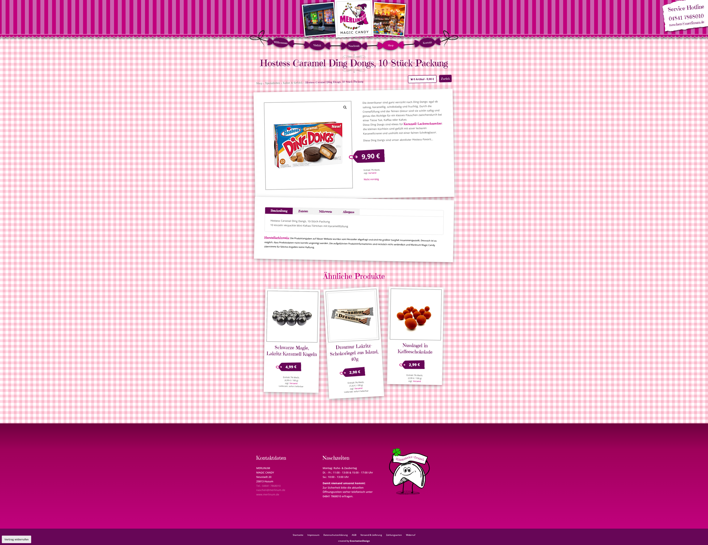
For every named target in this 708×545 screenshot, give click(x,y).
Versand (372, 172)
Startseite (298, 534)
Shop (390, 45)
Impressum (313, 534)
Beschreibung (279, 211)
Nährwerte (325, 211)
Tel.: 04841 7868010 (268, 485)
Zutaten (303, 211)
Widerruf (410, 534)
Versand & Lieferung (371, 534)
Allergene (348, 212)
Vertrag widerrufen (16, 539)
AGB (354, 534)
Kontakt (427, 43)
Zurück (445, 79)
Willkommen (281, 42)
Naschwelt (354, 46)
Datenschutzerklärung (335, 534)
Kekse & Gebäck (293, 83)
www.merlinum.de (267, 494)
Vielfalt (317, 45)
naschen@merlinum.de (686, 23)
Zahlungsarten (394, 534)
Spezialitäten (272, 83)
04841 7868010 (686, 17)
